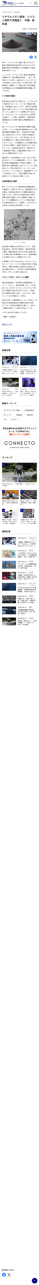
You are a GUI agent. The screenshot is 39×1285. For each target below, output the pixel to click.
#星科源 (30, 415)
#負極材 (19, 415)
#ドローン (15, 419)
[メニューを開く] (35, 3)
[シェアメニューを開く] (34, 1280)
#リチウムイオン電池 (12, 410)
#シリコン (8, 415)
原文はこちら (7, 324)
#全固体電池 (29, 410)
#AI (5, 419)
